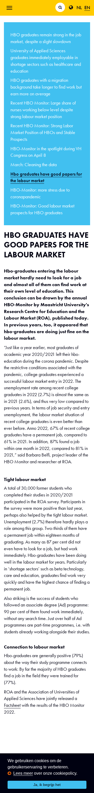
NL (79, 7)
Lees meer (23, 773)
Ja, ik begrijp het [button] (47, 785)
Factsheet (12, 705)
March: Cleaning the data (33, 164)
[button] (79, 773)
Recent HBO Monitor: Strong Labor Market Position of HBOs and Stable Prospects (42, 132)
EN (87, 7)
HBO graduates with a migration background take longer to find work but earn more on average (46, 86)
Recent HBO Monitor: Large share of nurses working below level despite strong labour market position (43, 109)
